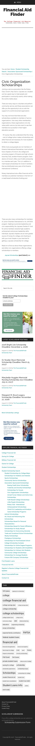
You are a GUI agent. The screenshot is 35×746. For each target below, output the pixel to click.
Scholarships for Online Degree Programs (18, 545)
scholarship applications (9, 668)
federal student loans (11, 637)
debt (15, 621)
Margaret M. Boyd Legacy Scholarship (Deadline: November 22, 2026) (16, 397)
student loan (21, 677)
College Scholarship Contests (14, 543)
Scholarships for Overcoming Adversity (17, 531)
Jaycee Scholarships (11, 255)
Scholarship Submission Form (17, 722)
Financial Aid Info (7, 565)
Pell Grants (15, 657)
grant (23, 650)
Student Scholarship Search (11, 471)
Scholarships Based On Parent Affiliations (18, 526)
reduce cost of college (25, 661)
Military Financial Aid (9, 460)
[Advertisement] (17, 46)
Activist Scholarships (11, 514)
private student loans (10, 661)
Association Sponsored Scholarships (17, 483)
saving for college (8, 665)
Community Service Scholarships (15, 480)
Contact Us (5, 578)
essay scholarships (9, 628)
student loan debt (24, 681)
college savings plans (23, 605)
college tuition (19, 617)
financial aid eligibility (23, 646)
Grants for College (8, 464)
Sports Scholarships (11, 478)
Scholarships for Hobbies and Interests (17, 476)
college (6, 595)
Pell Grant (6, 657)
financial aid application (9, 646)
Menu (19, 2)
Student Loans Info (12, 685)
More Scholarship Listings (10, 413)
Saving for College (8, 456)
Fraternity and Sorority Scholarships (19, 488)
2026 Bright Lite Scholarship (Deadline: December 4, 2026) (15, 346)
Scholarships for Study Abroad (15, 528)
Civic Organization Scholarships (17, 492)
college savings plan (9, 605)
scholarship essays (23, 668)
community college (7, 621)
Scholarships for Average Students (16, 555)
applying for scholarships (18, 591)
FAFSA (26, 632)
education (6, 624)
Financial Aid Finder (17, 12)
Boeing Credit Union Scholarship (18, 485)
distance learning (24, 621)
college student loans (8, 617)
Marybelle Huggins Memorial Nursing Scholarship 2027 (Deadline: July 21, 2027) (17, 379)
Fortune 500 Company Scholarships (16, 557)
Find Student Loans (8, 561)
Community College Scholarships (15, 553)
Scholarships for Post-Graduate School (17, 540)
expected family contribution (11, 633)
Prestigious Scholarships (13, 538)
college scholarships (13, 613)
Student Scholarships (9, 467)
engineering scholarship (18, 624)
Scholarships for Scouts (15, 490)
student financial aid (9, 677)
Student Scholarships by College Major (17, 473)
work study (6, 690)
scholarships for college (24, 673)
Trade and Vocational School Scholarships (19, 533)
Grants (29, 650)
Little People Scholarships (15, 502)
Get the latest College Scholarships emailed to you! (15, 296)
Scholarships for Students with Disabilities (18, 548)
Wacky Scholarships (11, 536)
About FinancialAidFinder (10, 574)
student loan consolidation (9, 681)
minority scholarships (21, 653)
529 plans (6, 591)
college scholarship (9, 609)
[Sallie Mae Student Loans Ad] (17, 262)
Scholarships (9, 673)
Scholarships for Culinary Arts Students (17, 550)
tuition (26, 685)
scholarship (21, 665)
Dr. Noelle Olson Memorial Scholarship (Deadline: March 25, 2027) (16, 362)
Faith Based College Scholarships (18, 500)
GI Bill (18, 650)
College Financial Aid (9, 453)
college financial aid (14, 600)
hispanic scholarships (8, 653)
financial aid (10, 642)
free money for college (8, 650)
